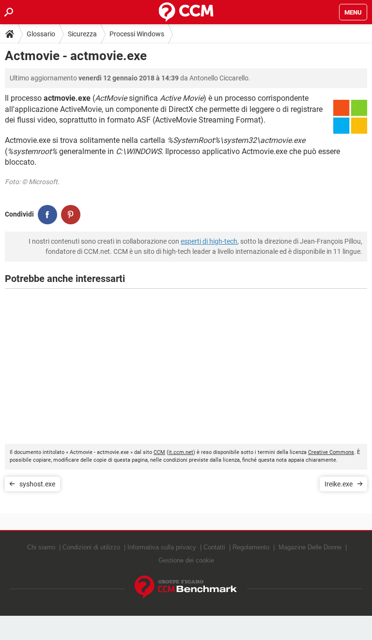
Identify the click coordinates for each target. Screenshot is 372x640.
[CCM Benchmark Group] (186, 587)
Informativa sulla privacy (161, 547)
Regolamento (250, 547)
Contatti (214, 547)
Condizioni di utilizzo (91, 547)
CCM (159, 452)
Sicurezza (82, 34)
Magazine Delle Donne (310, 547)
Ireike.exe (339, 484)
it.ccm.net (181, 452)
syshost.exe (37, 484)
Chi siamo (41, 547)
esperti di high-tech (209, 241)
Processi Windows (136, 34)
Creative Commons (331, 452)
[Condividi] (47, 214)
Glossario (41, 34)
